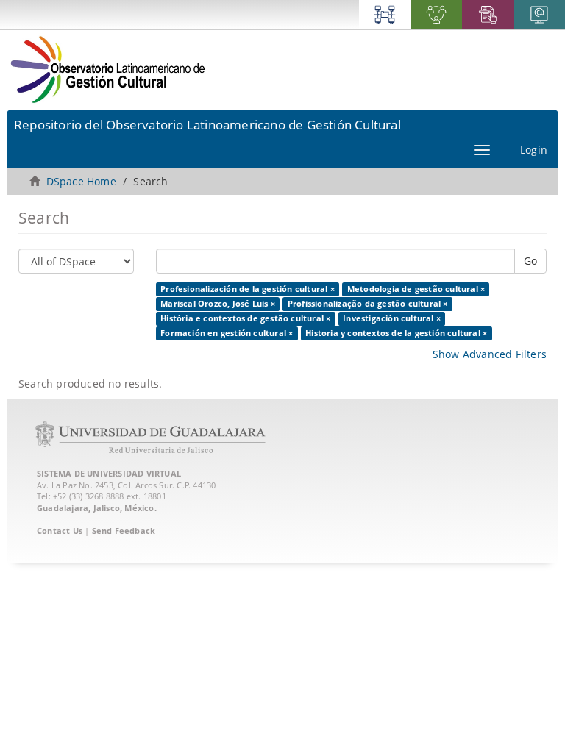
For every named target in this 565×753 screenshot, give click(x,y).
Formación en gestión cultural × (226, 333)
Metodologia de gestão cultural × (416, 289)
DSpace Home (81, 181)
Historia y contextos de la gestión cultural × (396, 333)
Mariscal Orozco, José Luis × (217, 304)
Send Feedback (124, 530)
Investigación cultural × (392, 318)
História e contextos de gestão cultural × (245, 318)
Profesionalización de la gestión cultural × (247, 289)
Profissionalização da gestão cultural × (368, 304)
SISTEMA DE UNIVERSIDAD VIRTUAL (109, 473)
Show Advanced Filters (490, 354)
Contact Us (59, 530)
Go (530, 261)
